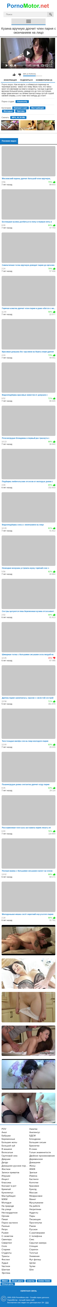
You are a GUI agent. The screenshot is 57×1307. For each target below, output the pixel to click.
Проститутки (35, 1222)
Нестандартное (10, 1212)
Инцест (5, 1179)
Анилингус (34, 1132)
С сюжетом (7, 1236)
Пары (32, 1216)
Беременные (8, 1139)
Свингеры (7, 1239)
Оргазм (5, 1216)
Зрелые (33, 1172)
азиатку (30, 1281)
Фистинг (6, 1259)
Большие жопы (9, 1142)
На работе (34, 1206)
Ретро (5, 1229)
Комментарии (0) (44, 80)
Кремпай (6, 1189)
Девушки (6, 1159)
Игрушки (6, 1175)
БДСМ (32, 1135)
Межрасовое (35, 1196)
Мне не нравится (19, 74)
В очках (33, 1149)
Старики (6, 1249)
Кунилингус (7, 1192)
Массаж (33, 1192)
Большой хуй (8, 1145)
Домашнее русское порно (15, 1165)
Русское (33, 1229)
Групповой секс (10, 1155)
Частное (6, 1266)
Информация (10, 80)
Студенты (7, 1253)
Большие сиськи (37, 1142)
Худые (5, 1263)
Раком (32, 1226)
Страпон (33, 1249)
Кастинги (33, 1179)
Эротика (21, 111)
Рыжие (5, 1232)
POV (4, 1129)
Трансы (5, 1256)
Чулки (32, 1266)
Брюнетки (34, 1145)
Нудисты (33, 1212)
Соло (4, 1246)
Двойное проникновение (42, 1155)
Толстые (33, 1253)
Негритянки (35, 1209)
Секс (31, 1239)
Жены (32, 1165)
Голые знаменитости (40, 1152)
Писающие (35, 1219)
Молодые (8, 111)
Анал (4, 1132)
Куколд (32, 1189)
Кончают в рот (20, 108)
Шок (31, 1269)
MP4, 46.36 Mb (18, 117)
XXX (47, 1302)
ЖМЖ (32, 1169)
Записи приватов (10, 1172)
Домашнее (34, 1162)
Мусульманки (36, 1202)
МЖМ (4, 1199)
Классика (6, 1182)
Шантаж (6, 1269)
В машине (7, 1149)
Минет (32, 1199)
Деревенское (36, 1159)
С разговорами (37, 1232)
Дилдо (5, 1162)
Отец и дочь (7, 1284)
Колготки (33, 1182)
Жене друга (17, 1281)
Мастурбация (37, 108)
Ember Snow (44, 1281)
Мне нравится (14, 74)
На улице (6, 1209)
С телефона (35, 1236)
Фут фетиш (35, 1259)
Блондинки (35, 1139)
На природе (8, 1206)
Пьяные (6, 1226)
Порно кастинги (10, 1222)
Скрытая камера (37, 1242)
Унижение (34, 1256)
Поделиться (26, 80)
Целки (32, 1263)
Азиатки (33, 1129)
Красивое (34, 1186)
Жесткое (6, 1169)
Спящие (33, 1246)
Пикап (5, 1219)
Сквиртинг (7, 1242)
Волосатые (7, 1152)
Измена (33, 1175)
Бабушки (6, 1135)
